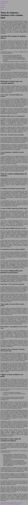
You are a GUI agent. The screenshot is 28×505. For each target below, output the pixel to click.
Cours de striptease (5, 1)
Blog (2, 9)
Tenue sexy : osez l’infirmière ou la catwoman (10, 503)
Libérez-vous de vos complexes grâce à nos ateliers (11, 502)
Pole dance (3, 7)
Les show (3, 5)
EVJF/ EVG (3, 3)
